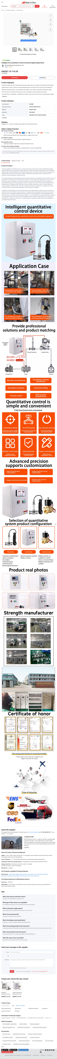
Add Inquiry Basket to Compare (28, 54)
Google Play (13, 1050)
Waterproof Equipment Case (9, 1027)
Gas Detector (23, 876)
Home (2, 10)
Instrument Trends (6, 1044)
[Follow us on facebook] (45, 1050)
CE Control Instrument (35, 1037)
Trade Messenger (23, 1050)
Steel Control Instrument (24, 1040)
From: (8, 952)
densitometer (18, 1008)
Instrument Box (19, 10)
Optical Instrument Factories (19, 1034)
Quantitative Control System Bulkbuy (21, 1044)
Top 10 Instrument (49, 1040)
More (2, 1046)
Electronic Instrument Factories (35, 1034)
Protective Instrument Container (40, 1027)
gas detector (44, 1008)
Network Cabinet (23, 1024)
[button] (2, 2)
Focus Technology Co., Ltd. (19, 1055)
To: (8, 956)
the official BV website (33, 832)
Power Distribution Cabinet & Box (10, 1024)
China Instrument (6, 1034)
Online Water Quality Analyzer (16, 874)
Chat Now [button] (43, 77)
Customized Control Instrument (9, 1040)
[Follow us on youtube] (51, 1050)
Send (12, 971)
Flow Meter (45, 874)
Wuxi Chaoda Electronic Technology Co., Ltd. (14, 65)
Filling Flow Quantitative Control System (5, 994)
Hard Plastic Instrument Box (24, 1027)
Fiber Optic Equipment (34, 1024)
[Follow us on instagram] (49, 1050)
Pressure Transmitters (28, 874)
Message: (7, 959)
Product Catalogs (21, 1005)
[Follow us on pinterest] (53, 1050)
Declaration (43, 1055)
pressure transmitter (5, 1011)
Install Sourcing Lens (8, 1052)
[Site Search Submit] (37, 6)
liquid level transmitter (33, 1008)
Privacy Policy (49, 1055)
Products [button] (14, 6)
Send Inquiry (14, 77)
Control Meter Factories (8, 1037)
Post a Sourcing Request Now (40, 971)
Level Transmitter (38, 874)
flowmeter (17, 1011)
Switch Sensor (30, 876)
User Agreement (36, 1055)
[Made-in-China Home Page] (29, 2)
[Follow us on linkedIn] (40, 1052)
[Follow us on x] (47, 1050)
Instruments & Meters (10, 10)
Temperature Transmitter (7, 876)
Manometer (36, 876)
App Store (5, 1050)
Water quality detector (6, 1008)
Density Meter (16, 876)
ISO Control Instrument (37, 1040)
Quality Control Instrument (21, 1037)
